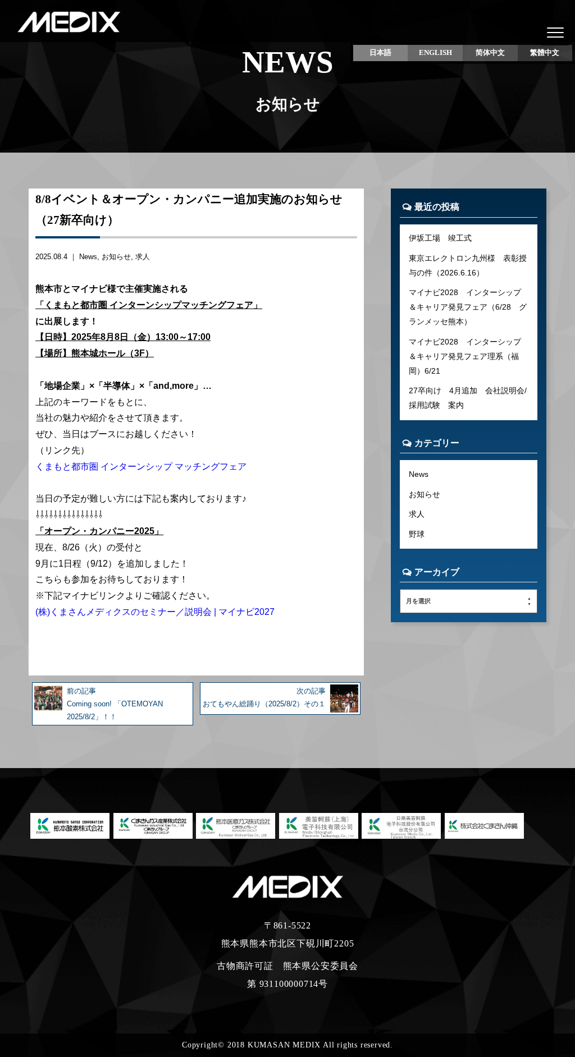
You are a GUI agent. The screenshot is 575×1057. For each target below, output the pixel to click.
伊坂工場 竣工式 (440, 237)
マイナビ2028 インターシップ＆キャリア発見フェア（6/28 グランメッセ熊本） (468, 307)
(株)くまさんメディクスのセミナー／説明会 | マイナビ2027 (155, 612)
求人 (142, 256)
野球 (417, 534)
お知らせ (116, 256)
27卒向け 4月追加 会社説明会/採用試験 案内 (468, 398)
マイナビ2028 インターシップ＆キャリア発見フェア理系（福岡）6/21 (465, 356)
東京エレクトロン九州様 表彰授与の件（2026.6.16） (468, 265)
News (88, 256)
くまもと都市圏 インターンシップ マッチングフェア (141, 466)
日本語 (380, 53)
